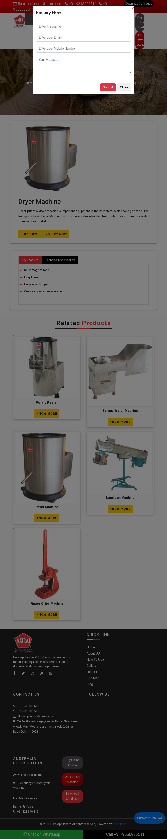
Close (124, 87)
